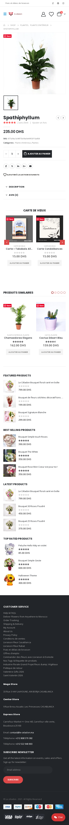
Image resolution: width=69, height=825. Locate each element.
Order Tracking (11, 620)
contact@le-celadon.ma (22, 732)
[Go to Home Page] (4, 25)
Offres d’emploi (11, 653)
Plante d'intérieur (23, 142)
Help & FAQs (9, 612)
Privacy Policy (10, 634)
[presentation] (6, 242)
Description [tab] (16, 186)
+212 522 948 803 (24, 743)
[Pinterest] (58, 3)
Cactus (14, 335)
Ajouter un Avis (39, 122)
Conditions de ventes (14, 638)
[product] (19, 228)
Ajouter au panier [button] (19, 263)
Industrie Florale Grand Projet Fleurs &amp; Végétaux (30, 664)
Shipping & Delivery (13, 623)
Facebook (6, 166)
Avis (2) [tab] (13, 195)
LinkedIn (18, 166)
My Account (9, 627)
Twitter (12, 166)
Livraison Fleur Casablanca (17, 642)
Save (11, 219)
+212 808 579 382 (24, 738)
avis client (22, 122)
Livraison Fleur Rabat (14, 645)
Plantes (35, 142)
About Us (8, 631)
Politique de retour (12, 668)
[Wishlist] (51, 14)
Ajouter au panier (39, 153)
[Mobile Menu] (6, 14)
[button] (52, 293)
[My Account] (43, 14)
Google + (24, 166)
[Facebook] (53, 3)
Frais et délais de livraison (17, 3)
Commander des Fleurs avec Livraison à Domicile (28, 656)
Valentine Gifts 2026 (13, 671)
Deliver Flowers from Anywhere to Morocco (25, 616)
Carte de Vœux (19, 246)
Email (30, 166)
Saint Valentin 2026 (13, 675)
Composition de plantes (45, 335)
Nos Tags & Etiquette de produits (20, 660)
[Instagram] (63, 3)
